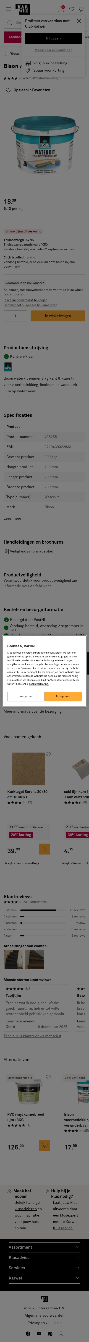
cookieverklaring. (39, 684)
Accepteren (63, 696)
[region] (44, 671)
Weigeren (26, 696)
